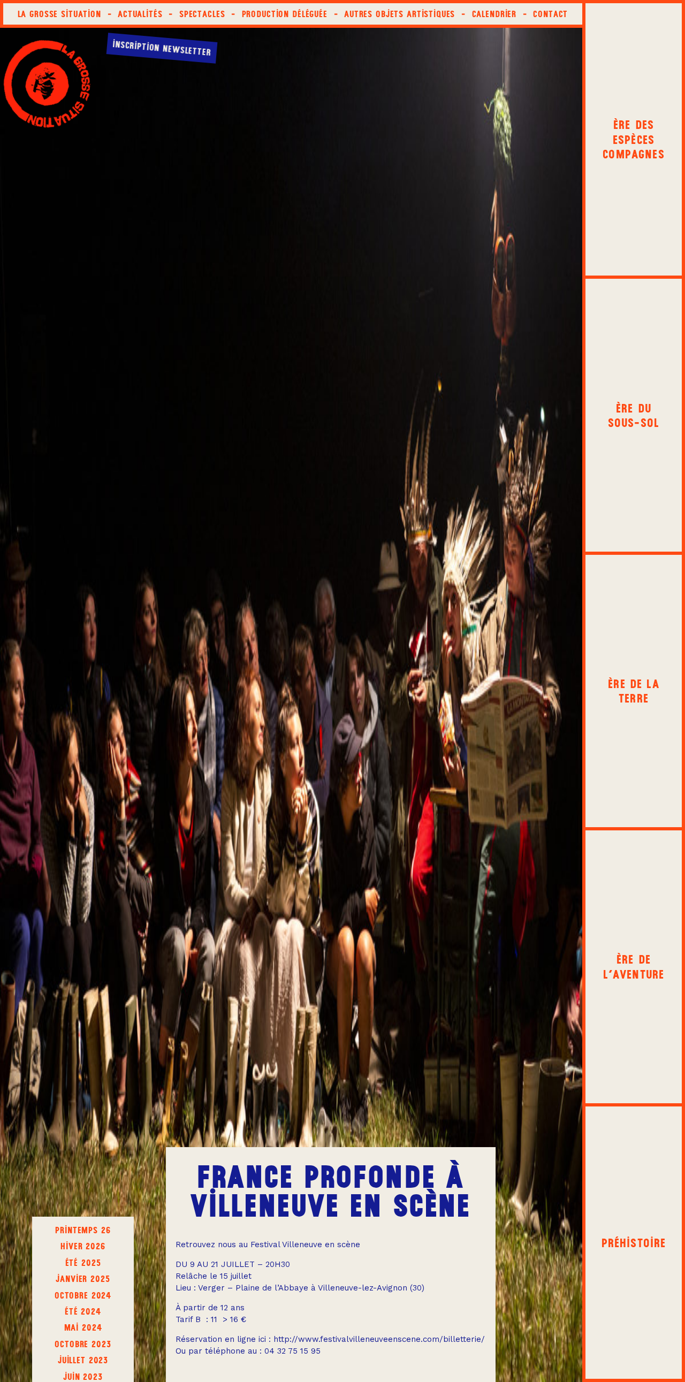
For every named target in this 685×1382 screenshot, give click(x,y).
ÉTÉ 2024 (83, 1311)
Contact (550, 14)
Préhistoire (634, 1242)
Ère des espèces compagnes (633, 139)
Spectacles (202, 14)
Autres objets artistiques (399, 14)
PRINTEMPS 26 (82, 1230)
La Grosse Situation (59, 14)
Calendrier (494, 14)
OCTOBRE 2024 (83, 1295)
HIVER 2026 (82, 1246)
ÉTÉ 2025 (83, 1263)
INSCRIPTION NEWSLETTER (162, 48)
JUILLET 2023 (83, 1360)
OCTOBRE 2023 (83, 1344)
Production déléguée (285, 14)
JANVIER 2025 (83, 1279)
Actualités (140, 14)
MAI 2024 (83, 1327)
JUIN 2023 (83, 1376)
